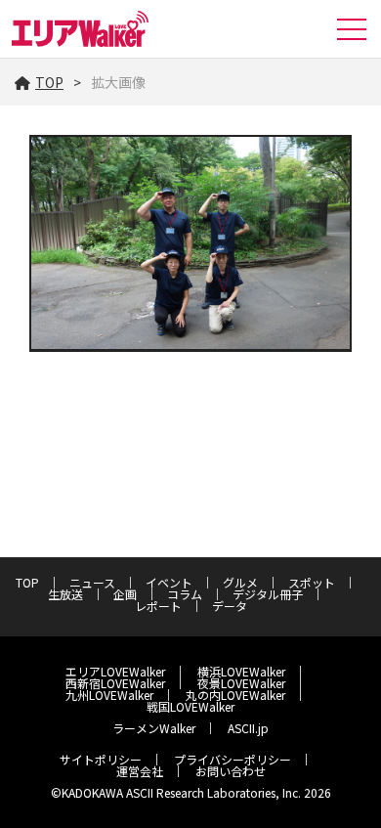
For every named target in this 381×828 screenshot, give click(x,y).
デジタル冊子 (268, 594)
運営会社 (139, 771)
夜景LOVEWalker (241, 683)
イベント (169, 582)
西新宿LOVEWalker (115, 683)
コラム (184, 594)
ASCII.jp (248, 727)
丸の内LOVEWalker (235, 694)
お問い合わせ (230, 771)
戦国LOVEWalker (190, 706)
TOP (49, 82)
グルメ (240, 582)
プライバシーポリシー (232, 759)
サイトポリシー (101, 759)
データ (229, 605)
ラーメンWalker (153, 727)
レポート (158, 605)
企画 (125, 594)
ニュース (92, 582)
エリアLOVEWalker (115, 671)
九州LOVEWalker (109, 694)
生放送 (65, 594)
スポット (311, 582)
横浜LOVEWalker (241, 671)
